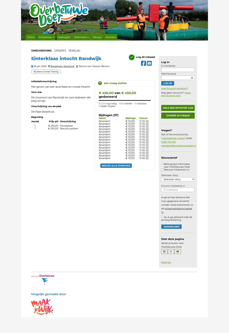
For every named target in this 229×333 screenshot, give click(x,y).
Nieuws (97, 37)
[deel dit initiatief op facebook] (143, 63)
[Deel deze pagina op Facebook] (164, 251)
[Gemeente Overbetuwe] (43, 279)
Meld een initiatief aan (178, 108)
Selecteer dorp (169, 175)
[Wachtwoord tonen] (192, 78)
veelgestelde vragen (173, 138)
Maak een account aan (176, 94)
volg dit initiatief (145, 57)
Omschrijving (41, 50)
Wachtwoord (168, 73)
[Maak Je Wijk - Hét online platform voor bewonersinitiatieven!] (42, 306)
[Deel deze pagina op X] (171, 251)
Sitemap (166, 262)
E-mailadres (168, 65)
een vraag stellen (115, 83)
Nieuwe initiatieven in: (177, 169)
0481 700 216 (168, 142)
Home (31, 37)
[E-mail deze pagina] (178, 251)
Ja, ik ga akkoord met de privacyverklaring (176, 218)
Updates (60, 50)
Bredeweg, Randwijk (62, 66)
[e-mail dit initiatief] (149, 63)
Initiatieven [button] (45, 37)
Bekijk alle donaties (116, 165)
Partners (111, 37)
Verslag (74, 50)
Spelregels (64, 37)
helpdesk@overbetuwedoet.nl (178, 145)
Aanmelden (171, 226)
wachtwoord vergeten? (174, 88)
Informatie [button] (80, 37)
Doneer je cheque (178, 115)
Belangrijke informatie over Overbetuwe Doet (177, 165)
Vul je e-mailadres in (173, 185)
